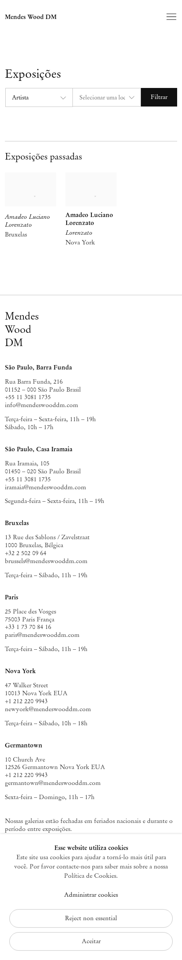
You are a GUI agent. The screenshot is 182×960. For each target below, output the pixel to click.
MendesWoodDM (22, 329)
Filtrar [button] (159, 97)
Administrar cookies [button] (91, 895)
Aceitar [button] (91, 941)
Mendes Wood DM (31, 17)
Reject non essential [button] (91, 918)
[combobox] (38, 97)
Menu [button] (170, 17)
